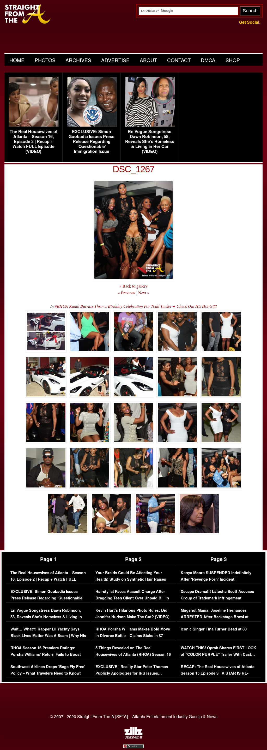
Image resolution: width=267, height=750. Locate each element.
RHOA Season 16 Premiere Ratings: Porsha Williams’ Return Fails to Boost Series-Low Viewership (45, 654)
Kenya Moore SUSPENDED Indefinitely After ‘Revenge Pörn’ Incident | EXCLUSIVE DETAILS (216, 579)
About (148, 59)
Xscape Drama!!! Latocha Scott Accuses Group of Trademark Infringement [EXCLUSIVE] (217, 598)
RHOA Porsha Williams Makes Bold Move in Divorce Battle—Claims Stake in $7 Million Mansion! (132, 635)
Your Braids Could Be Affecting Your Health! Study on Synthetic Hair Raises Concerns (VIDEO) (130, 579)
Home (17, 59)
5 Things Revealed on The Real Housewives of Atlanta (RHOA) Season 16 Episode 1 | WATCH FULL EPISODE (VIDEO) (133, 658)
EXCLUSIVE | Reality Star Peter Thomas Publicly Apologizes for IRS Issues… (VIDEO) (131, 673)
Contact (179, 59)
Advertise (115, 59)
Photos (45, 59)
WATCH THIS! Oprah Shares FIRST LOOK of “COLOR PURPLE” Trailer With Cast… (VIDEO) (218, 654)
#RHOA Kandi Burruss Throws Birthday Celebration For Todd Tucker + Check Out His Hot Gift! (136, 306)
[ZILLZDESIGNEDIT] (133, 737)
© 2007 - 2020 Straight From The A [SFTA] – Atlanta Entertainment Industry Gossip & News (133, 716)
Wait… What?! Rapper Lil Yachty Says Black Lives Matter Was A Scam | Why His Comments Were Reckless (48, 635)
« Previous (126, 292)
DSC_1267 (133, 169)
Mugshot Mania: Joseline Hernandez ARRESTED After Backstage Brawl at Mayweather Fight (214, 617)
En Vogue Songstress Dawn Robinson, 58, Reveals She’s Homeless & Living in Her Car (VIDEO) (149, 141)
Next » (143, 292)
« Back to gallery (133, 286)
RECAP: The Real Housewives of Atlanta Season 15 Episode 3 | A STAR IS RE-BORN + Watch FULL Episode (217, 673)
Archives (78, 59)
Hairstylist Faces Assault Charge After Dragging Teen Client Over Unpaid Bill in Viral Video (132, 598)
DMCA (208, 59)
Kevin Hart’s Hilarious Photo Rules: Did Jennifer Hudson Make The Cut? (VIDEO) (132, 614)
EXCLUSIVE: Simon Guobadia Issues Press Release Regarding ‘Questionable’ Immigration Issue (91, 141)
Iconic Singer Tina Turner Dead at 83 (214, 629)
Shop (233, 59)
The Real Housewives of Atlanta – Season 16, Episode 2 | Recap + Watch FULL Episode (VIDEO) (33, 141)
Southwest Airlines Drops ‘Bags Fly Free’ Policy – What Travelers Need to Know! (47, 670)
